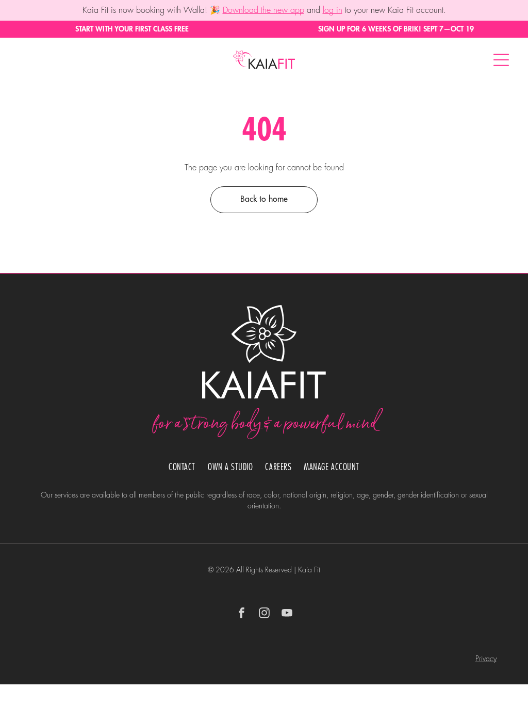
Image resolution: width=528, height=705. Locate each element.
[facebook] (241, 614)
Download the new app (263, 10)
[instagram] (264, 614)
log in (332, 10)
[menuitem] (182, 467)
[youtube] (286, 614)
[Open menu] (501, 60)
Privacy (486, 658)
